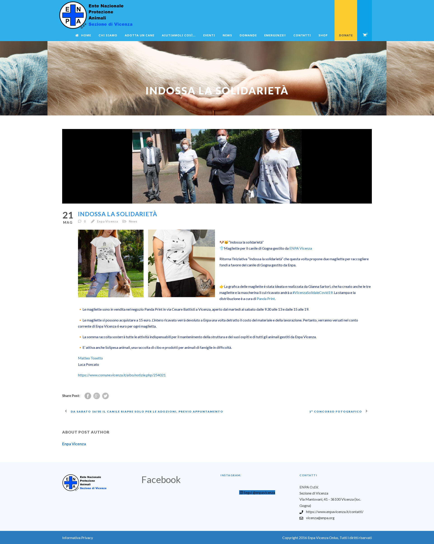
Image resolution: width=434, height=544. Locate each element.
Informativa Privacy (77, 537)
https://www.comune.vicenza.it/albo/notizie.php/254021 (122, 375)
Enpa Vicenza (107, 221)
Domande (248, 35)
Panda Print (266, 298)
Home (86, 35)
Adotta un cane (139, 35)
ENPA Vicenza (300, 248)
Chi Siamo (108, 35)
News (227, 35)
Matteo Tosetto (90, 358)
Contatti (302, 35)
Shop (323, 35)
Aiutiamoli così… (179, 35)
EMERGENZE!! (275, 35)
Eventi (209, 35)
